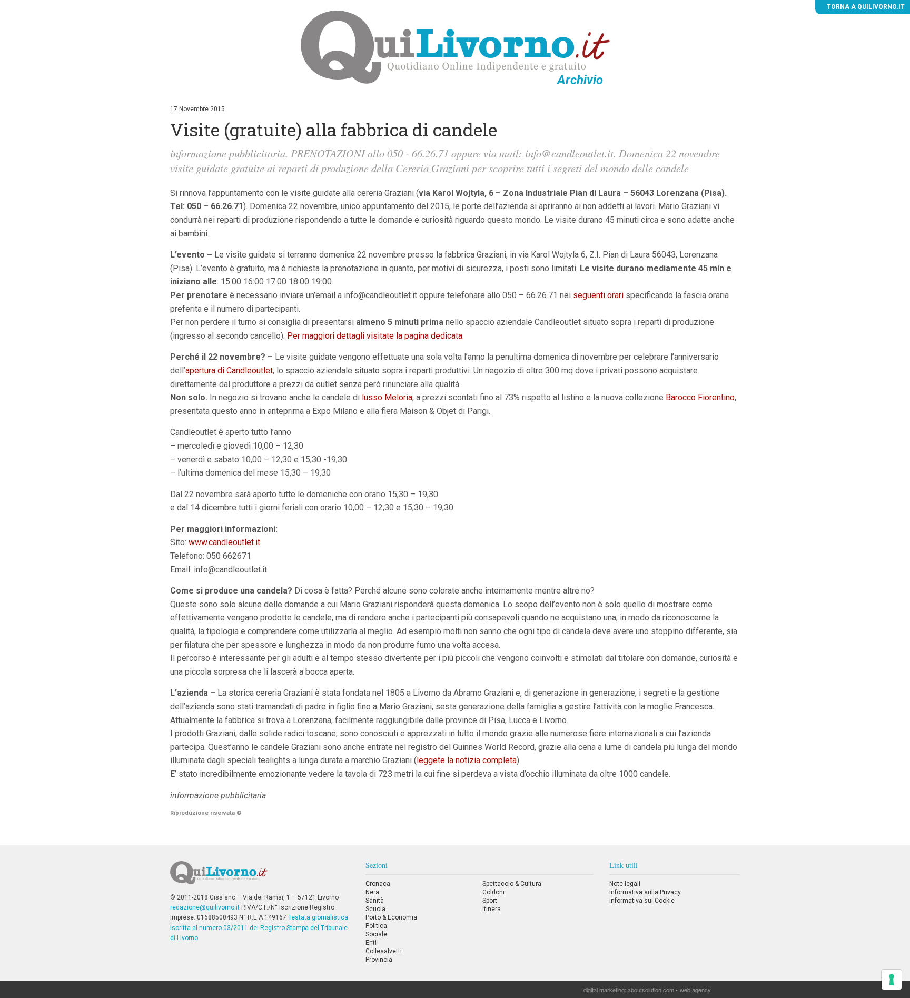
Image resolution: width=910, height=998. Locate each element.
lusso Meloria (387, 397)
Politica (376, 926)
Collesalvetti (383, 951)
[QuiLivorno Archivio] (455, 47)
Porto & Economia (391, 917)
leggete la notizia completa (467, 760)
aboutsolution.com (651, 989)
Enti (371, 942)
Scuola (375, 909)
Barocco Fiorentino (700, 397)
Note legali (624, 883)
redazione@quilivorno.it (205, 907)
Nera (372, 892)
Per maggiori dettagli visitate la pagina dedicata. (375, 336)
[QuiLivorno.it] (259, 877)
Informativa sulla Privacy (645, 892)
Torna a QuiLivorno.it (865, 7)
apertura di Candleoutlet (229, 370)
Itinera (491, 909)
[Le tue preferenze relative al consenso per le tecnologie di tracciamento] (892, 980)
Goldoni (493, 892)
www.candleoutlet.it (224, 542)
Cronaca (377, 883)
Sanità (374, 900)
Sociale (376, 934)
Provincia (378, 959)
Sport (489, 900)
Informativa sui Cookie (642, 900)
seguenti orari (599, 295)
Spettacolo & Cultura (511, 883)
